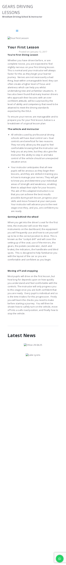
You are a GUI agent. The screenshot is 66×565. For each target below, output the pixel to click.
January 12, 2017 (38, 51)
